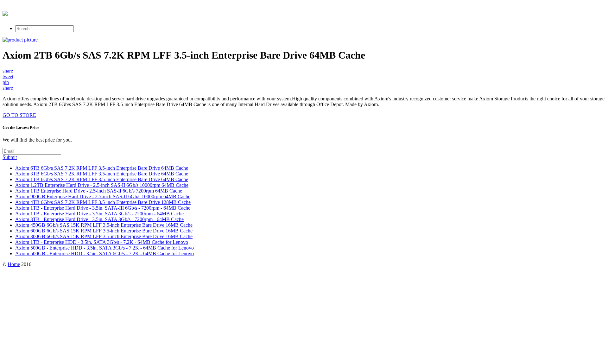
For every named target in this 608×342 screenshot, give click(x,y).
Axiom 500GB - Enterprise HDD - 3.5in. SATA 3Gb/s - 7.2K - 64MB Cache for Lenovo (104, 247)
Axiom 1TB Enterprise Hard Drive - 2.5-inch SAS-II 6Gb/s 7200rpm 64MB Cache (98, 190)
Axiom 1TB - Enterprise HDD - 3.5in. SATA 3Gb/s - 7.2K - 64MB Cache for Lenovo (101, 242)
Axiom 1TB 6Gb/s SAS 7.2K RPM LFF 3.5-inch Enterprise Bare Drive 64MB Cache (101, 179)
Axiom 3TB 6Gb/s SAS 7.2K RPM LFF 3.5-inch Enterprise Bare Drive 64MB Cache (101, 173)
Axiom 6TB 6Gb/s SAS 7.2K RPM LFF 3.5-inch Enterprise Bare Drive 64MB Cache (101, 168)
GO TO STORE (19, 115)
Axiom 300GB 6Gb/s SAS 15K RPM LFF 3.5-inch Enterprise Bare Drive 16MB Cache (104, 236)
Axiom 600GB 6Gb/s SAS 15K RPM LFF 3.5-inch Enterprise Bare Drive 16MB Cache (104, 230)
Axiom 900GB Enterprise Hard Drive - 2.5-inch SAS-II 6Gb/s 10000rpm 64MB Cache (102, 196)
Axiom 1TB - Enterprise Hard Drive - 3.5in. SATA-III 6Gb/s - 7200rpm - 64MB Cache (102, 208)
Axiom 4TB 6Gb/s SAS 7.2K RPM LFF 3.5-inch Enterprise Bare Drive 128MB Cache (103, 202)
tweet (8, 76)
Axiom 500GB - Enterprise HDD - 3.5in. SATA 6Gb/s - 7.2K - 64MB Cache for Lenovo (104, 253)
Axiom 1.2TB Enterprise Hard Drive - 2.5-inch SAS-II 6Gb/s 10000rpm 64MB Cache (101, 185)
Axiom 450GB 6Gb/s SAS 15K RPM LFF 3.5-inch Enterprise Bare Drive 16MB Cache (104, 225)
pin (6, 82)
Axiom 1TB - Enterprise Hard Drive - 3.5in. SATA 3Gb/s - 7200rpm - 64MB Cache (99, 213)
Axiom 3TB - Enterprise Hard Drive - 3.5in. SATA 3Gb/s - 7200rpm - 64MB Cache (99, 219)
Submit (10, 157)
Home (14, 264)
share (8, 70)
